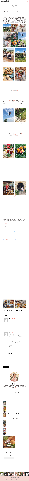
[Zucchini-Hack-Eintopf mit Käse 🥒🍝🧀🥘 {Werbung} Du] (9, 474)
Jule (10, 332)
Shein (13, 90)
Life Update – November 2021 (8, 310)
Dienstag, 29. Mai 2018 (14, 5)
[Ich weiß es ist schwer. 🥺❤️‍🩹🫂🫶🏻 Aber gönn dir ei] (16, 474)
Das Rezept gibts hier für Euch (17, 105)
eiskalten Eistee (7, 159)
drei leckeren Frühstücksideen (21, 212)
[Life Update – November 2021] (8, 304)
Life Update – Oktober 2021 (20, 310)
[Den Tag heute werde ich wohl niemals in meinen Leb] (5, 474)
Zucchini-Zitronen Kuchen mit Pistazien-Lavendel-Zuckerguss (16, 409)
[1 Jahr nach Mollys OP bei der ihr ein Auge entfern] (2, 474)
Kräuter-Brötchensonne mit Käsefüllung (20, 83)
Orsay (14, 100)
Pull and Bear (20, 100)
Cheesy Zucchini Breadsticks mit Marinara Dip (13, 413)
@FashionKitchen (5, 23)
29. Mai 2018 (14, 232)
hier (21, 133)
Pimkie (18, 90)
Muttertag (6, 101)
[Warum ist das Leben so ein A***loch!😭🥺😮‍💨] (23, 474)
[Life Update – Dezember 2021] (20, 267)
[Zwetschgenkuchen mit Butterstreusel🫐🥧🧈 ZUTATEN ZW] (20, 474)
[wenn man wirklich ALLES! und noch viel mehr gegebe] (27, 474)
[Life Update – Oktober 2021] (20, 304)
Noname (18, 135)
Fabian (10, 318)
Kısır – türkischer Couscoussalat (12, 405)
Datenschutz (12, 479)
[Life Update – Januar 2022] (8, 267)
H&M (10, 100)
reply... (10, 327)
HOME (4, 479)
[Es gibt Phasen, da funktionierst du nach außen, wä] (12, 474)
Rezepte (19, 479)
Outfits (16, 479)
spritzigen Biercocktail (21, 158)
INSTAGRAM (14, 6)
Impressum (7, 479)
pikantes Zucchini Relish (10, 401)
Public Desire (18, 133)
